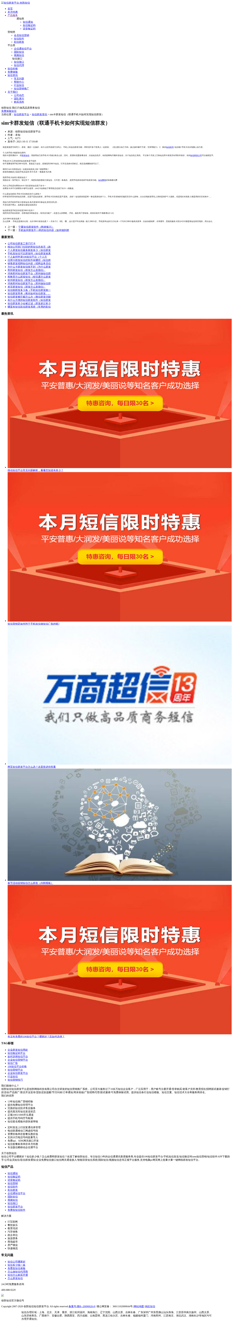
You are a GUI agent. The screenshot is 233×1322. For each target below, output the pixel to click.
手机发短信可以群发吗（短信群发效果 (29, 253)
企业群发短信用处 (18, 1049)
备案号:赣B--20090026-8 (82, 1306)
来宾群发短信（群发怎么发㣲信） (27, 286)
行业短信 (13, 1076)
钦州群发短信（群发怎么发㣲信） (27, 280)
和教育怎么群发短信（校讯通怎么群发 (29, 276)
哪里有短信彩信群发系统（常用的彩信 (29, 306)
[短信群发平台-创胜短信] (15, 2)
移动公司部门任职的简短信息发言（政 (29, 246)
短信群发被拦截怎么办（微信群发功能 (29, 296)
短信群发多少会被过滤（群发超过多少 (29, 303)
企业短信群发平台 (18, 1073)
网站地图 (139, 1306)
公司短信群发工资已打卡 (22, 243)
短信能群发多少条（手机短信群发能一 (29, 290)
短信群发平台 (21, 114)
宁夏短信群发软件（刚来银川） (36, 226)
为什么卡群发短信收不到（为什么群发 (29, 266)
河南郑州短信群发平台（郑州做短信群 (29, 273)
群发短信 (25, 155)
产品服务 (13, 15)
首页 (10, 8)
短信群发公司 (196, 155)
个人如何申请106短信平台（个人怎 (27, 256)
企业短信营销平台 (18, 1059)
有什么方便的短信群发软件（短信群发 (29, 300)
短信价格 (13, 68)
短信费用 (102, 180)
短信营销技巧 (15, 1079)
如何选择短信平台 (18, 1056)
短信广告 (13, 1063)
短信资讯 (13, 75)
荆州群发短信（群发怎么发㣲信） (27, 270)
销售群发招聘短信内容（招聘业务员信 (29, 263)
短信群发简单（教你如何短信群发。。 (29, 293)
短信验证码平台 (16, 1053)
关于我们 (13, 92)
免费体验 (13, 72)
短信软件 (170, 147)
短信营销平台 (15, 1069)
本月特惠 (13, 12)
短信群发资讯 (39, 114)
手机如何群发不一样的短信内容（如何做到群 (43, 230)
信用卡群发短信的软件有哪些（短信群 (29, 260)
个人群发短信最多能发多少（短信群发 (29, 250)
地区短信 (150, 1306)
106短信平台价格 (17, 1066)
